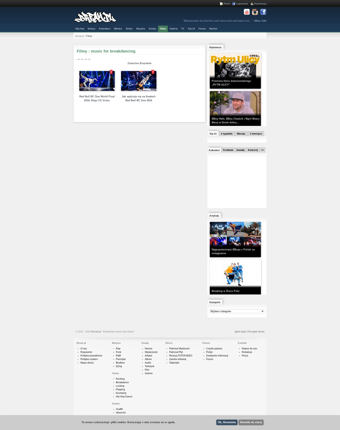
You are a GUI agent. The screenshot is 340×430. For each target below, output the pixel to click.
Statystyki (174, 362)
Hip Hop (79, 28)
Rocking (120, 378)
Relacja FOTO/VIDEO (180, 355)
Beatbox (120, 362)
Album (148, 359)
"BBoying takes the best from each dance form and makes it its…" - (224, 20)
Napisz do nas (249, 348)
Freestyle (121, 359)
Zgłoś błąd (240, 331)
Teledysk (149, 366)
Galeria (174, 28)
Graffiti (119, 409)
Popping (120, 389)
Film (147, 369)
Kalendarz (104, 28)
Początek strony (256, 331)
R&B (118, 355)
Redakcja (247, 352)
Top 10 (191, 28)
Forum (209, 359)
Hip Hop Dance (124, 396)
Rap (118, 348)
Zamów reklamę (177, 359)
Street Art (121, 412)
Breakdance (122, 382)
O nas (83, 348)
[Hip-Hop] (95, 22)
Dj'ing (119, 366)
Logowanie (242, 3)
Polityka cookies (89, 359)
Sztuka (152, 28)
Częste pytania (214, 348)
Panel (227, 3)
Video (163, 28)
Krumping (121, 393)
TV (182, 28)
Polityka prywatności (91, 355)
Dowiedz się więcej (251, 422)
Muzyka (140, 28)
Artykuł (148, 355)
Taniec (129, 28)
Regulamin (86, 352)
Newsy (91, 28)
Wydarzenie (151, 352)
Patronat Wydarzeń (179, 348)
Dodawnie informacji (217, 355)
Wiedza (118, 28)
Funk (118, 352)
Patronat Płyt (176, 352)
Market (213, 28)
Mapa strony (87, 362)
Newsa (148, 348)
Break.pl (80, 36)
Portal (209, 352)
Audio (148, 362)
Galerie (149, 373)
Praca (245, 355)
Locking (120, 386)
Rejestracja (260, 3)
